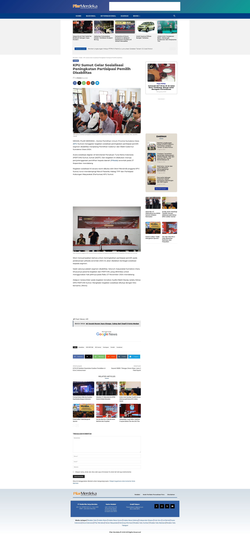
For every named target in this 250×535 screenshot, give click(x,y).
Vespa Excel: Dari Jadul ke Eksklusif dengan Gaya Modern (82, 37)
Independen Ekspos (146, 520)
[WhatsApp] (84, 83)
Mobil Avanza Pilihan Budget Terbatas (143, 37)
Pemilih (113, 347)
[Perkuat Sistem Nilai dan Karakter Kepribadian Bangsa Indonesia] (83, 388)
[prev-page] (74, 425)
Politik (80, 57)
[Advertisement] (144, 6)
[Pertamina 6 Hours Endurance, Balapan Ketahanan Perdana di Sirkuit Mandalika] (125, 27)
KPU (75, 144)
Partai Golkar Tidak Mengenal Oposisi (152, 237)
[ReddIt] (88, 83)
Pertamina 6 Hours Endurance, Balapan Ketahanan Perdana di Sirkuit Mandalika (123, 38)
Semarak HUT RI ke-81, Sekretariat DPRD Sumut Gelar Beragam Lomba (114, 49)
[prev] (171, 49)
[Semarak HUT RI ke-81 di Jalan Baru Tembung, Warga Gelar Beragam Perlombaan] (161, 73)
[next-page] (77, 425)
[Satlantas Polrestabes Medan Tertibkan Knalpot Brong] (104, 27)
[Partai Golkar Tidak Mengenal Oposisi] (83, 411)
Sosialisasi (119, 347)
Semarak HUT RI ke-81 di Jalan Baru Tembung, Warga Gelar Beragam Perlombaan (161, 87)
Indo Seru (157, 520)
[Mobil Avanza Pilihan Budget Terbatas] (146, 27)
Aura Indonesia (88, 523)
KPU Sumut (98, 347)
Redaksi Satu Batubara (157, 523)
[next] (174, 49)
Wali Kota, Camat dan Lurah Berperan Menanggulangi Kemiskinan (165, 168)
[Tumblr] (93, 83)
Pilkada (114, 160)
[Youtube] (172, 506)
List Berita (165, 520)
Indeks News (102, 520)
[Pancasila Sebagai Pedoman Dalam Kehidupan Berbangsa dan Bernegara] (151, 180)
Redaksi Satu (92, 520)
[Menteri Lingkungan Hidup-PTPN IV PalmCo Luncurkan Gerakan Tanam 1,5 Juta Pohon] (151, 146)
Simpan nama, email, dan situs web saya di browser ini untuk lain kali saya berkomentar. (103, 472)
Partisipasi (106, 347)
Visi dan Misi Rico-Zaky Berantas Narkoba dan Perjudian (168, 239)
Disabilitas (81, 347)
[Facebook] (75, 83)
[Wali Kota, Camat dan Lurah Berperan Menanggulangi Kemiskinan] (151, 169)
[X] (79, 83)
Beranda (75, 57)
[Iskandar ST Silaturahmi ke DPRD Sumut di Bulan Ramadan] (107, 388)
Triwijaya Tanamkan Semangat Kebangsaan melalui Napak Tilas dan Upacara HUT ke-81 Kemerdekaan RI (165, 157)
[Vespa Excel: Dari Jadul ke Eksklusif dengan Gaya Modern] (83, 27)
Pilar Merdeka (99, 523)
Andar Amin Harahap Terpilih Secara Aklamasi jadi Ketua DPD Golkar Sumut (129, 399)
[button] (174, 16)
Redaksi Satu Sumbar (141, 523)
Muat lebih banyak (161, 188)
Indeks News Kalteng (130, 520)
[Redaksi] (74, 78)
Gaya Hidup (161, 83)
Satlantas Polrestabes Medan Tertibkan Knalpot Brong (103, 37)
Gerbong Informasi (125, 523)
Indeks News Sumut (115, 520)
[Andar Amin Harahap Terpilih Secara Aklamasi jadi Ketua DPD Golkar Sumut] (130, 388)
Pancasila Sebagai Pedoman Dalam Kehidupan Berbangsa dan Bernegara (165, 180)
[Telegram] (97, 83)
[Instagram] (162, 506)
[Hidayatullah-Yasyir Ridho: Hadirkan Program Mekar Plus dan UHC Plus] (130, 411)
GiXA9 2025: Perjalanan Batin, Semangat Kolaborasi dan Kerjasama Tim (166, 38)
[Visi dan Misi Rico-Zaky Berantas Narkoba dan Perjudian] (107, 411)
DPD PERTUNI (89, 347)
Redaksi (79, 78)
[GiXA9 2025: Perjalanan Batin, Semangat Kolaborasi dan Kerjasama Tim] (167, 27)
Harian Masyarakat (111, 523)
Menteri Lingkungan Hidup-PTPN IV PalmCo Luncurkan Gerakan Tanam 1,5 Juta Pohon (165, 145)
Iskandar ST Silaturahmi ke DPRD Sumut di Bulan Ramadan (153, 214)
